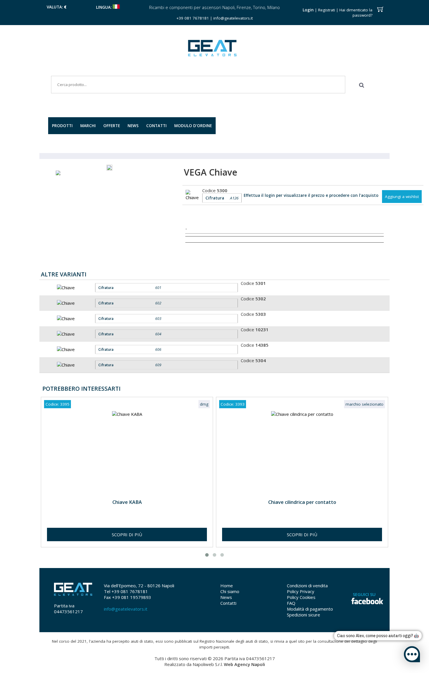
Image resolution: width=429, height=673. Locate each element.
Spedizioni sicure (303, 615)
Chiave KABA (127, 502)
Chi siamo (229, 591)
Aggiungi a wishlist (402, 196)
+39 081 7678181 (192, 18)
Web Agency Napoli (244, 664)
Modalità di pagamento (310, 609)
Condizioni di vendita (307, 585)
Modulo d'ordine (193, 125)
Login (308, 10)
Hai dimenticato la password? (355, 12)
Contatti (228, 603)
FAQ (291, 603)
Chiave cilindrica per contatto (302, 502)
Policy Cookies (301, 597)
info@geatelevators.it (233, 18)
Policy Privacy (300, 591)
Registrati (326, 10)
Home (226, 585)
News (226, 597)
